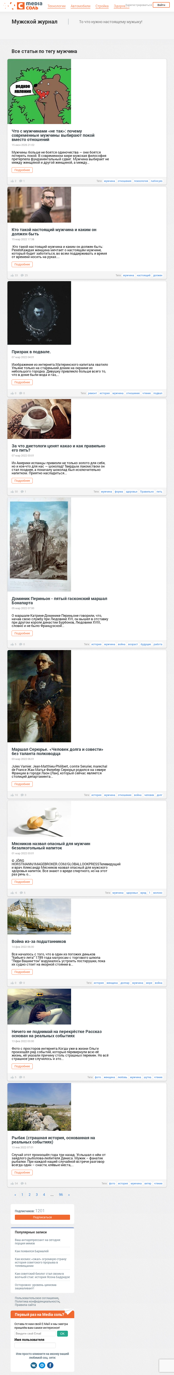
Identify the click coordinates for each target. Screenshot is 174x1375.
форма (119, 491)
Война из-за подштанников (39, 941)
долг (159, 795)
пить (159, 491)
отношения (124, 181)
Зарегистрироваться (138, 5)
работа (158, 644)
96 (61, 1194)
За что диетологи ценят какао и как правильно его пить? (58, 448)
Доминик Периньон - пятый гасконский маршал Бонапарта (59, 600)
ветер (148, 1183)
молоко (157, 892)
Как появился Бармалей (32, 1251)
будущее (146, 644)
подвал (157, 393)
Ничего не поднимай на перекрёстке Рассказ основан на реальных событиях (57, 1033)
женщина (112, 982)
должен (157, 275)
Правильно (147, 491)
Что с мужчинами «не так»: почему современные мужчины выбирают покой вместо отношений (53, 135)
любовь (122, 1077)
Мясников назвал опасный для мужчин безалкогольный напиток (51, 845)
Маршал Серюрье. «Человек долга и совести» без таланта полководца (57, 751)
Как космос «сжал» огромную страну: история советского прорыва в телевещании (41, 1262)
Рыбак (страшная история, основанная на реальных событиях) (53, 1139)
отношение (133, 393)
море (149, 982)
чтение (146, 393)
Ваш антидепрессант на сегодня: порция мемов (38, 1241)
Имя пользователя (29, 1339)
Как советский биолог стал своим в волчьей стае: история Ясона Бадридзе (42, 1275)
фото (98, 1077)
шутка (147, 1077)
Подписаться (42, 1217)
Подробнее (22, 170)
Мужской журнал (35, 21)
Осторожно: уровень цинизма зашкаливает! (35, 1286)
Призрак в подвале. (31, 351)
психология (141, 181)
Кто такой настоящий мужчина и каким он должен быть (54, 231)
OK (62, 1333)
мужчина (109, 181)
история (105, 393)
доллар (125, 982)
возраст (133, 644)
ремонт (92, 393)
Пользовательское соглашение (36, 1298)
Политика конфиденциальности (37, 1301)
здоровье (131, 491)
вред (143, 892)
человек (149, 795)
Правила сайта (25, 1305)
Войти (161, 5)
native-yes (156, 181)
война (121, 644)
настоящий (143, 275)
